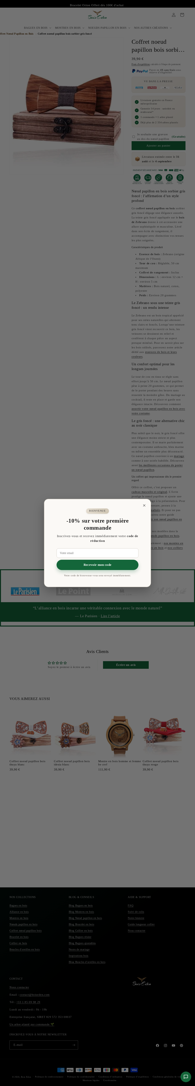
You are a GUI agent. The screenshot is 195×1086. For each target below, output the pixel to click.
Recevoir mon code (98, 565)
